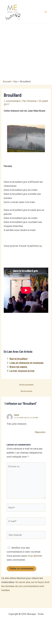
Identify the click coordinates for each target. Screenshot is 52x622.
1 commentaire (12, 101)
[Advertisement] (26, 52)
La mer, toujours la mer (22, 370)
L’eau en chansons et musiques (26, 362)
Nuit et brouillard (18, 358)
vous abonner (35, 555)
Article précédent (26, 385)
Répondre (40, 432)
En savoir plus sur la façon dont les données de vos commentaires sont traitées (25, 586)
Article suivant (26, 391)
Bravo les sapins (18, 366)
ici (40, 245)
